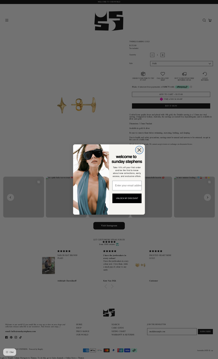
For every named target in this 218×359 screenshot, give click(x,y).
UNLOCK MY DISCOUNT (127, 198)
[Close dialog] (139, 150)
